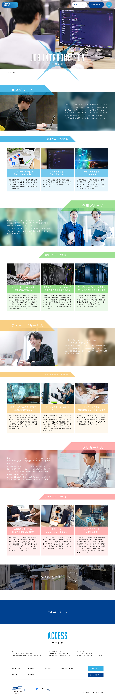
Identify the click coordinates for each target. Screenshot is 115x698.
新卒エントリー (79, 4)
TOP (8, 72)
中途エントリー (96, 4)
